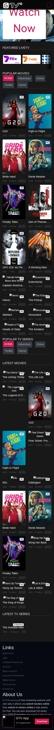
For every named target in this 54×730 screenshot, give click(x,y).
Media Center (9, 680)
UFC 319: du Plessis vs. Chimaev (23, 267)
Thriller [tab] (8, 85)
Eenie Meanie (36, 176)
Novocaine (34, 314)
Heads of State (11, 329)
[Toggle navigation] (48, 5)
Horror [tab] (22, 85)
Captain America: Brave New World (24, 285)
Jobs (5, 658)
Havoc (6, 300)
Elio (5, 482)
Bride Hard (9, 176)
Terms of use (9, 684)
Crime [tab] (40, 78)
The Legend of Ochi (14, 395)
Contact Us (8, 689)
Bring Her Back (37, 542)
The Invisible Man (13, 627)
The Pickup (35, 300)
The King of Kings (13, 602)
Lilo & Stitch (35, 587)
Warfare (7, 314)
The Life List (35, 377)
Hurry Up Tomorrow (14, 587)
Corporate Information (13, 675)
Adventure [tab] (24, 78)
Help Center (8, 653)
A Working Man (37, 267)
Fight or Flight (36, 131)
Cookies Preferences (13, 662)
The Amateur (36, 329)
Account (7, 667)
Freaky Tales (10, 221)
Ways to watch (10, 671)
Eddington (34, 482)
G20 (5, 131)
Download (42, 721)
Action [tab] (8, 78)
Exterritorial (35, 281)
